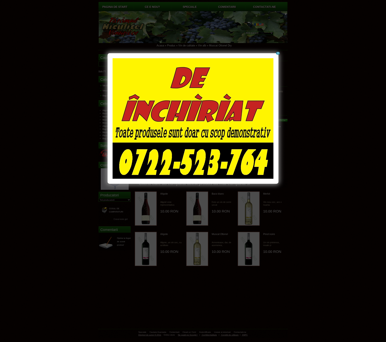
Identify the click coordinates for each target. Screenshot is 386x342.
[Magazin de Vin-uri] (129, 28)
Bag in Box (108, 95)
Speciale (190, 6)
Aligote (164, 193)
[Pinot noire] (249, 249)
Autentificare (205, 332)
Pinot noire (269, 234)
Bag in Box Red (110, 138)
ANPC (245, 335)
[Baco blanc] (197, 208)
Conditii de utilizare (230, 335)
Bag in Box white (110, 129)
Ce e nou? (152, 6)
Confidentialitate (209, 335)
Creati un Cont (189, 332)
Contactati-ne (264, 6)
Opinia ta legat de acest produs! (124, 241)
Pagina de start (114, 6)
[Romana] (256, 25)
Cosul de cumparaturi (116, 210)
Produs (171, 45)
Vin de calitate (186, 45)
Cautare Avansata (158, 332)
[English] (261, 25)
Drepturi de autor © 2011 (149, 335)
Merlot (266, 193)
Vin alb (202, 45)
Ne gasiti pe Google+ (188, 335)
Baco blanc (218, 193)
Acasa (160, 45)
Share (278, 126)
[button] (204, 120)
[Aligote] (146, 208)
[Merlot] (249, 208)
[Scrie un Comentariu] (108, 243)
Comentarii (227, 6)
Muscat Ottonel (220, 234)
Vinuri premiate (110, 90)
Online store (169, 335)
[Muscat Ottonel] (197, 249)
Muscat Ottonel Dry (220, 45)
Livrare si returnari (222, 332)
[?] (102, 71)
